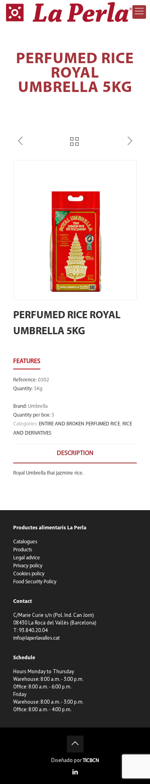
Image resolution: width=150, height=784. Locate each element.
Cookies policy (28, 574)
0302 (43, 380)
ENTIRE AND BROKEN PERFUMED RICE (79, 424)
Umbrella (38, 406)
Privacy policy (27, 566)
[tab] (75, 453)
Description (75, 453)
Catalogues (25, 542)
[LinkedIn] (75, 773)
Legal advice (26, 558)
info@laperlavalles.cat (36, 638)
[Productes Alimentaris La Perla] (69, 12)
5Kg (38, 388)
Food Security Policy (34, 582)
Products (22, 550)
